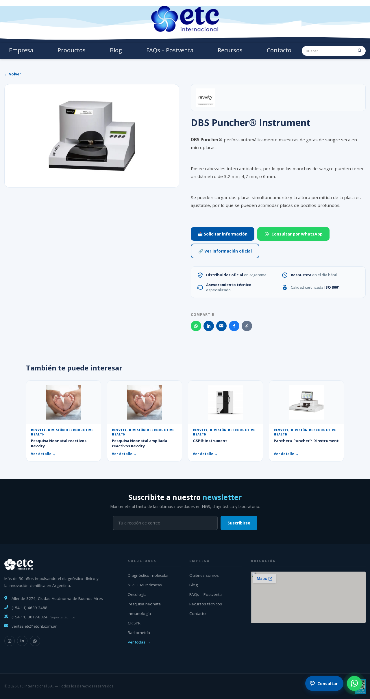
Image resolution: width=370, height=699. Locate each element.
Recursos (230, 50)
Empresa (21, 50)
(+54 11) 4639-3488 (29, 607)
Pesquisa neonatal (145, 604)
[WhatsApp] (35, 641)
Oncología (137, 594)
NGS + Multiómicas (145, 584)
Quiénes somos (204, 575)
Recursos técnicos (205, 604)
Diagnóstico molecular (148, 575)
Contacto (279, 50)
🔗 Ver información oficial (225, 251)
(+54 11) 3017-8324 (29, 617)
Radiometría (139, 632)
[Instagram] (9, 641)
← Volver (12, 74)
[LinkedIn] (22, 641)
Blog (116, 50)
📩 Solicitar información (222, 234)
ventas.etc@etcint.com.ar (34, 626)
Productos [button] (72, 50)
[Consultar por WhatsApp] (354, 683)
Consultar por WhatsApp (297, 234)
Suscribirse (238, 523)
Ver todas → (139, 642)
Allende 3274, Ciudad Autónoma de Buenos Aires (57, 598)
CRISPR (134, 623)
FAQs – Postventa (169, 50)
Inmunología (139, 613)
